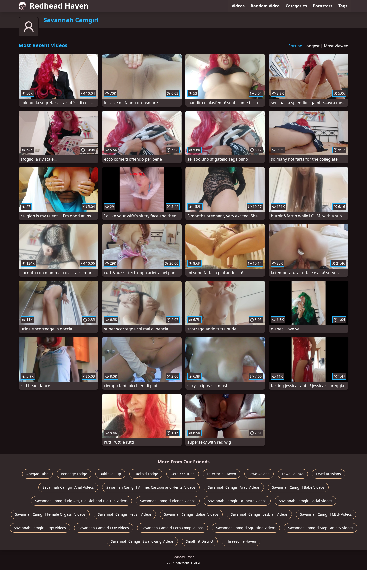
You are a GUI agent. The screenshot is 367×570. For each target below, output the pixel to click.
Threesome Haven (241, 541)
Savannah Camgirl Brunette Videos (237, 500)
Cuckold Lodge (146, 473)
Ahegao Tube (37, 473)
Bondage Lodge (74, 473)
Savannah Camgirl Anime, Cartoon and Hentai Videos (150, 487)
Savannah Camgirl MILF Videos (326, 514)
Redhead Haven (59, 6)
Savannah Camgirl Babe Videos (298, 487)
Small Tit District (199, 541)
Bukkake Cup (110, 473)
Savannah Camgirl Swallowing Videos (142, 541)
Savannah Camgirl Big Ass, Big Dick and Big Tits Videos (81, 500)
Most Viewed (336, 46)
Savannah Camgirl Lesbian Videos (259, 514)
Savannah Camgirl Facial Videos (305, 500)
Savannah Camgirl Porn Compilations (172, 527)
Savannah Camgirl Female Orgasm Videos (50, 514)
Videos (238, 6)
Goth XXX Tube (183, 473)
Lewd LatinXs (293, 473)
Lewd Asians (259, 473)
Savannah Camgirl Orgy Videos (40, 527)
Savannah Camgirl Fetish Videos (125, 514)
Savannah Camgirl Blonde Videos (167, 500)
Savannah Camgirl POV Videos (103, 527)
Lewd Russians (328, 473)
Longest (312, 46)
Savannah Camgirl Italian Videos (191, 514)
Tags (342, 6)
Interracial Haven (221, 473)
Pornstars (322, 6)
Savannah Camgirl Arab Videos (234, 487)
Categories (296, 6)
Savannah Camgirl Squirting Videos (246, 527)
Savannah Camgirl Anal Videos (68, 487)
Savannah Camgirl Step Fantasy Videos (320, 527)
